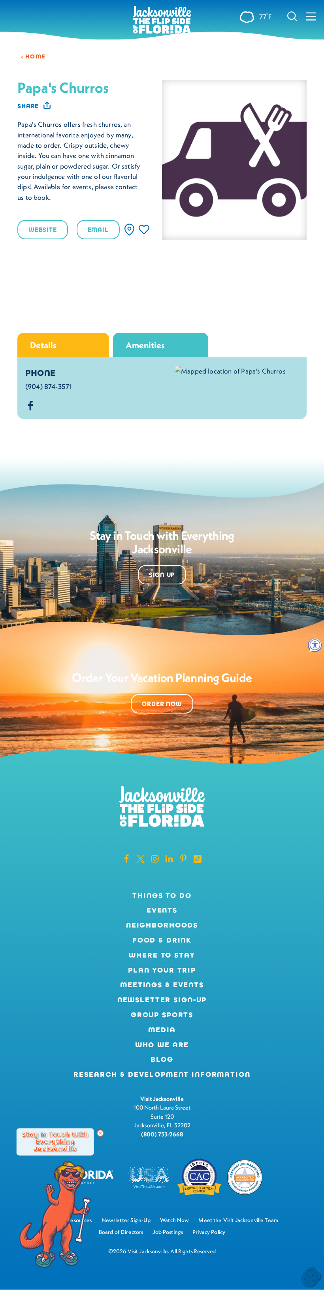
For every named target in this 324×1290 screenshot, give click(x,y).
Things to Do (161, 895)
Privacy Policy (208, 1232)
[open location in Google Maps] (230, 370)
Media (161, 1030)
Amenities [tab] (145, 345)
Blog (162, 1059)
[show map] (129, 229)
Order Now (162, 704)
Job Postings (168, 1232)
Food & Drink (162, 940)
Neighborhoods (162, 925)
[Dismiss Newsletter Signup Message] (100, 1133)
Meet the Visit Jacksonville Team (238, 1220)
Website (42, 229)
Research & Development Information (161, 1074)
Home (35, 56)
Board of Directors (121, 1232)
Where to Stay (162, 955)
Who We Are (162, 1045)
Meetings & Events (162, 985)
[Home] (162, 20)
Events (162, 910)
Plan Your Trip (162, 970)
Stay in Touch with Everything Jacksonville (55, 1141)
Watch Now (174, 1220)
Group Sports (162, 1015)
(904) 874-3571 (48, 386)
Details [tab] (43, 345)
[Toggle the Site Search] (292, 15)
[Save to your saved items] (144, 230)
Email (98, 229)
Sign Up (162, 574)
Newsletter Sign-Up (162, 1000)
